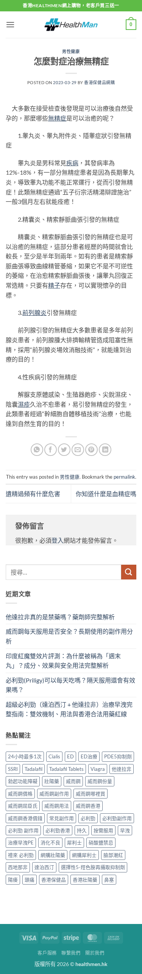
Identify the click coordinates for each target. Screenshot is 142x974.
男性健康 (71, 51)
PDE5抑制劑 (118, 756)
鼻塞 (109, 880)
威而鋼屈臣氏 (22, 806)
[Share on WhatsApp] (37, 449)
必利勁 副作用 (23, 830)
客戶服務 (46, 953)
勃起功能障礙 (22, 781)
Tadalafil (33, 769)
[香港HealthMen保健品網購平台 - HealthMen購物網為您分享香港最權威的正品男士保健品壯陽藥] (71, 24)
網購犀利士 (84, 855)
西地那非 (18, 867)
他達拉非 (121, 769)
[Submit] (128, 572)
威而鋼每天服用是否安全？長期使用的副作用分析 (69, 636)
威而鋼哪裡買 (90, 794)
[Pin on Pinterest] (91, 449)
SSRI (13, 769)
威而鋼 (73, 781)
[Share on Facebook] (50, 449)
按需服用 (103, 830)
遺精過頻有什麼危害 (33, 493)
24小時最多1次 (25, 756)
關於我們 (94, 953)
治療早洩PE (21, 842)
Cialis (54, 756)
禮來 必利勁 (21, 855)
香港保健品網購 (99, 82)
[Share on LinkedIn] (105, 449)
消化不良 (50, 842)
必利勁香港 (57, 830)
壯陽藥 (51, 781)
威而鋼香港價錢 (25, 818)
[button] (10, 24)
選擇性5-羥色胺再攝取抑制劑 (93, 867)
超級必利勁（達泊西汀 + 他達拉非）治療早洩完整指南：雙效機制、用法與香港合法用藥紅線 (69, 709)
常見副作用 (61, 818)
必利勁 (88, 818)
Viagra (98, 769)
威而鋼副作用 (54, 794)
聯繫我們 (70, 953)
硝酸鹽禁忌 (101, 842)
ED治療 (89, 756)
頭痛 (29, 880)
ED (70, 756)
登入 (57, 540)
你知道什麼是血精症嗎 (106, 493)
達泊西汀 (44, 867)
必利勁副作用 (117, 818)
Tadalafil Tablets (66, 769)
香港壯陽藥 (85, 880)
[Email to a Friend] (78, 449)
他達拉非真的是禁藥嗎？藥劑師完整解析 (60, 616)
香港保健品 (53, 880)
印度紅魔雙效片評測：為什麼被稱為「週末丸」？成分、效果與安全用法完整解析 (63, 660)
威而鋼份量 (99, 781)
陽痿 (13, 880)
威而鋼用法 (56, 806)
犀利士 (74, 842)
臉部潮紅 (113, 855)
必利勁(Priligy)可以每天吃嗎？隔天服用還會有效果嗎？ (70, 685)
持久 (82, 830)
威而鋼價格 (20, 794)
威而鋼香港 (88, 806)
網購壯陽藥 (53, 855)
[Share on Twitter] (64, 449)
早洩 (125, 830)
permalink (124, 477)
